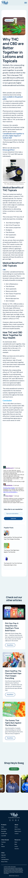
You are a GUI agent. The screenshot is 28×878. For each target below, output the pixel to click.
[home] (4, 3)
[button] (25, 2)
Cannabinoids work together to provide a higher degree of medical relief (13, 136)
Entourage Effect (9, 150)
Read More (10, 645)
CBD (4, 270)
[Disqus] (14, 445)
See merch (14, 769)
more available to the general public (13, 98)
